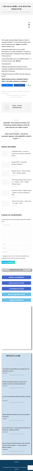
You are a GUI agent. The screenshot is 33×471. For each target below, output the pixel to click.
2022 (18, 91)
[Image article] (6, 154)
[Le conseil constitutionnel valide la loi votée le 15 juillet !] (16, 391)
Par (12, 95)
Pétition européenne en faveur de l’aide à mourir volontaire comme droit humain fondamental (14, 382)
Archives (21, 91)
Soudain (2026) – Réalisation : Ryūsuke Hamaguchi (20, 163)
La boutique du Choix (16, 289)
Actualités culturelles (11, 91)
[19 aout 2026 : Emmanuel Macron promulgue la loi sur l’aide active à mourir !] (16, 363)
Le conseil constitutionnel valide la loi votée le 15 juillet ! (16, 397)
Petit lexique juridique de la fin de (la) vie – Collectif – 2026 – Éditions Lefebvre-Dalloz (21, 182)
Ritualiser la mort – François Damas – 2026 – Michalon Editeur (21, 172)
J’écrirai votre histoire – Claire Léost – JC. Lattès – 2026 (21, 202)
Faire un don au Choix (16, 283)
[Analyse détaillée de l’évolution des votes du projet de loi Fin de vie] (16, 408)
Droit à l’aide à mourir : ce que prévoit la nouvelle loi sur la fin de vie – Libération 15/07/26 (16, 429)
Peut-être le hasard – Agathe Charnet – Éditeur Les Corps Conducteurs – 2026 (21, 193)
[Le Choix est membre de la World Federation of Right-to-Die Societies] (17, 465)
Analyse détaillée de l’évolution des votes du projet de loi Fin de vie (16, 415)
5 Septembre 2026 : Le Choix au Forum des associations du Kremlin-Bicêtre (21, 153)
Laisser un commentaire (16, 97)
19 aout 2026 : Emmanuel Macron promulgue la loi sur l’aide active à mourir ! (16, 370)
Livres (7, 93)
